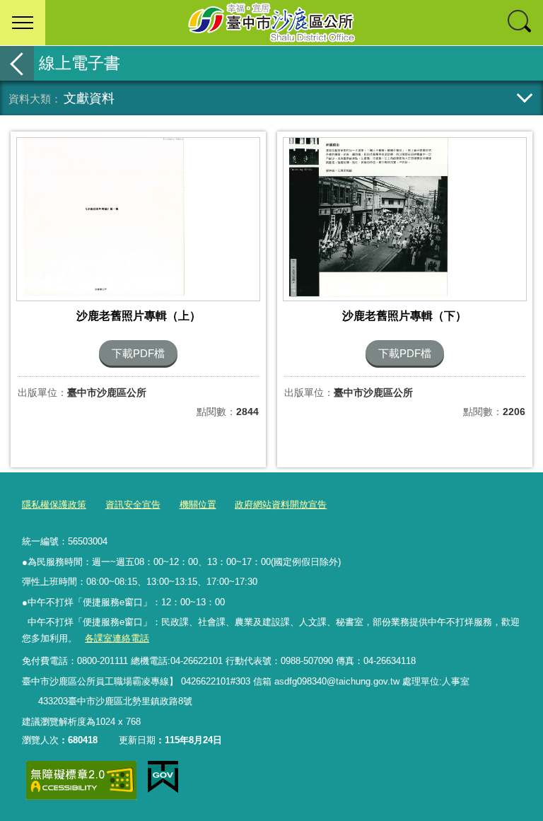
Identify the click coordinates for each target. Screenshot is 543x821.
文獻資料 (89, 98)
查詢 (520, 22)
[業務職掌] (29, 701)
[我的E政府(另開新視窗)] (163, 777)
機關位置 (198, 504)
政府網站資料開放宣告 (281, 504)
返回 (17, 63)
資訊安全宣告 (132, 504)
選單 (22, 22)
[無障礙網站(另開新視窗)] (81, 780)
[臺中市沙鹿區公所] (271, 22)
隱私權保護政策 (54, 504)
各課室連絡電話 (117, 638)
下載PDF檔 (138, 353)
